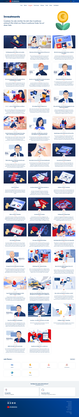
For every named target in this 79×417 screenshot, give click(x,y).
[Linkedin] (13, 403)
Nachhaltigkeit (56, 5)
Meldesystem (70, 404)
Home (21, 5)
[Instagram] (10, 403)
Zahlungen (42, 5)
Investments (30, 5)
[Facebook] (8, 403)
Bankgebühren (70, 405)
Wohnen (25, 5)
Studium (50, 5)
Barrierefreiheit (70, 408)
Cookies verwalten (69, 409)
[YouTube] (15, 403)
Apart (71, 413)
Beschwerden (70, 402)
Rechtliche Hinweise (69, 401)
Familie (47, 5)
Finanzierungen (36, 5)
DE (73, 1)
